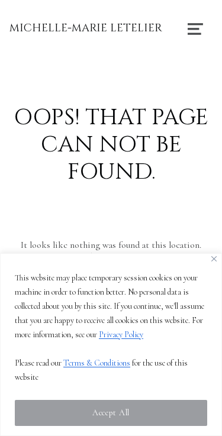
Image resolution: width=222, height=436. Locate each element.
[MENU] (195, 28)
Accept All (111, 413)
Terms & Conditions (96, 363)
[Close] (214, 258)
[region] (111, 344)
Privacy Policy (121, 335)
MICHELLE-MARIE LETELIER (85, 28)
